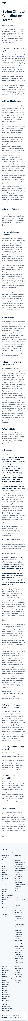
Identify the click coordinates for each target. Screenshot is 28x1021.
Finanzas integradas (20, 868)
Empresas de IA (19, 891)
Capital (4, 868)
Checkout (4, 870)
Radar (3, 904)
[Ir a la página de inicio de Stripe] (4, 849)
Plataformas (18, 886)
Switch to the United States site (11, 1017)
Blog (3, 974)
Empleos (17, 972)
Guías (3, 968)
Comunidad (5, 976)
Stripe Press (18, 976)
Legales (4, 836)
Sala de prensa (19, 974)
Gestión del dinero (20, 884)
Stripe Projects (19, 958)
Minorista (17, 921)
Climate (4, 872)
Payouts (4, 901)
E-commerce (18, 866)
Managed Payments (7, 895)
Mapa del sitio (6, 994)
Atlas (3, 862)
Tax (3, 912)
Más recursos (5, 1000)
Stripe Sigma (5, 910)
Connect (4, 874)
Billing (3, 866)
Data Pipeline (5, 879)
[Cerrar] (25, 1014)
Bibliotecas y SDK (19, 956)
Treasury (4, 916)
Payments (5, 899)
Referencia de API (19, 948)
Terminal (4, 914)
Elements (4, 881)
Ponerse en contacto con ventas (18, 980)
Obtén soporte (6, 1006)
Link (3, 893)
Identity (4, 887)
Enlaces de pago (6, 897)
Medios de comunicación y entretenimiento (19, 906)
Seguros (17, 903)
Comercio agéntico (20, 862)
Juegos (17, 897)
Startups (17, 860)
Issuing (4, 891)
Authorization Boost (7, 864)
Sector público (19, 918)
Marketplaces (18, 882)
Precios (4, 860)
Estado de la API (19, 950)
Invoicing (4, 889)
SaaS (16, 889)
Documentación (19, 946)
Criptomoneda (6, 876)
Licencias (4, 992)
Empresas (17, 858)
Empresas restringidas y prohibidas (5, 988)
